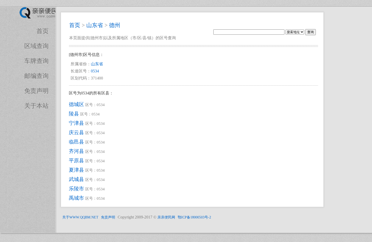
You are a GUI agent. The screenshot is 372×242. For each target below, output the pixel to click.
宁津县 (76, 123)
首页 (42, 31)
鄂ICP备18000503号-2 (194, 217)
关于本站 (36, 106)
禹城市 (76, 198)
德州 (114, 25)
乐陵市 (76, 188)
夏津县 (76, 170)
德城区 (76, 104)
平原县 (76, 160)
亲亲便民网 (166, 217)
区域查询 (36, 46)
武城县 (76, 179)
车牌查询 (36, 61)
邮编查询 (36, 76)
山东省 (94, 25)
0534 (95, 71)
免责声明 (36, 91)
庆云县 (76, 132)
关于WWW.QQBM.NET (80, 217)
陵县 (74, 113)
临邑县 (76, 142)
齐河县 (76, 151)
